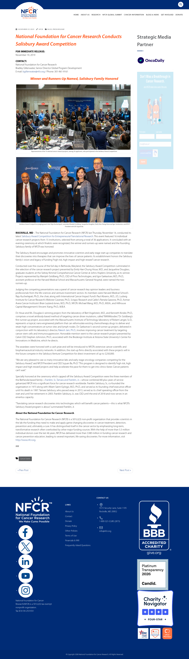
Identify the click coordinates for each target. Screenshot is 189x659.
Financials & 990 (72, 541)
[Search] (180, 4)
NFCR (41, 29)
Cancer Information (134, 15)
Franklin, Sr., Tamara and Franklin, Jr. (62, 380)
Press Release (58, 29)
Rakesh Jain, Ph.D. (67, 330)
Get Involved (167, 15)
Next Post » (125, 470)
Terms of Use (71, 536)
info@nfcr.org (105, 531)
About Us (85, 15)
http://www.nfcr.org (25, 440)
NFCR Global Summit (112, 15)
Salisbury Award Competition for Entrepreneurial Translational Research (57, 236)
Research (96, 15)
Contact (68, 516)
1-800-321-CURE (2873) (109, 521)
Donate (179, 15)
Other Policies (71, 531)
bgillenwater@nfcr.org (34, 72)
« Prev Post (23, 470)
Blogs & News (152, 15)
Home (76, 15)
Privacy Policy (71, 526)
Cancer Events (25, 459)
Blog (49, 29)
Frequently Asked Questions (77, 545)
